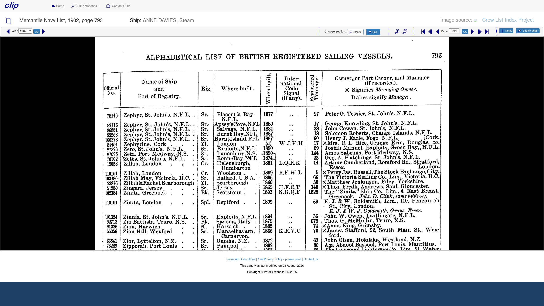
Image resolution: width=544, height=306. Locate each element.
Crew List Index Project (508, 19)
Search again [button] (530, 30)
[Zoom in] (397, 31)
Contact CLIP (120, 6)
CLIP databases (86, 6)
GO (36, 31)
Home (60, 6)
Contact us (311, 259)
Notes (508, 30)
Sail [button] (375, 32)
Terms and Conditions (240, 259)
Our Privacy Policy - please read (279, 259)
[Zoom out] (404, 31)
